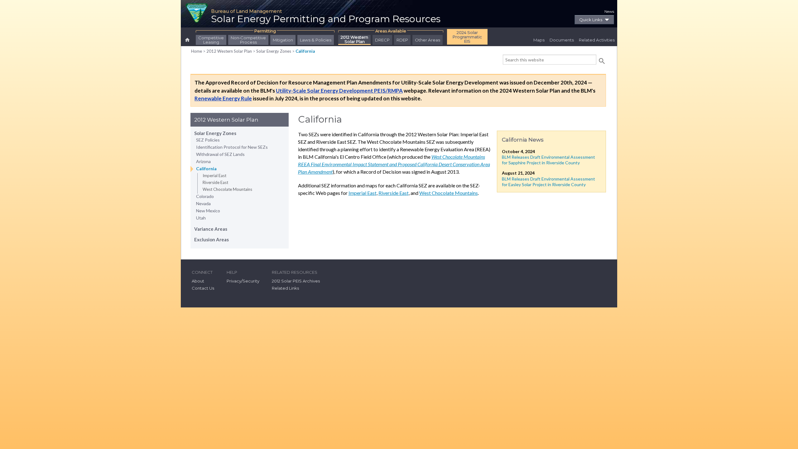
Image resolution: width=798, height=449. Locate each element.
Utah (201, 217)
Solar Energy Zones (273, 51)
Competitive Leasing (211, 40)
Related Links (285, 288)
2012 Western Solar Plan (354, 39)
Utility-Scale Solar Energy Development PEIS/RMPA (339, 90)
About (198, 280)
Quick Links (590, 19)
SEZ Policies (208, 139)
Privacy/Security (243, 280)
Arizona (203, 161)
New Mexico (208, 210)
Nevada (203, 203)
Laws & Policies (315, 39)
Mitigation (283, 39)
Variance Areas (210, 229)
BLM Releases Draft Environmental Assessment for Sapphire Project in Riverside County (548, 159)
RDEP (402, 39)
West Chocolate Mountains (227, 189)
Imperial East (214, 175)
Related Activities (597, 39)
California (305, 51)
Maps (539, 39)
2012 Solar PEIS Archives (296, 280)
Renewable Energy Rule (223, 98)
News (609, 11)
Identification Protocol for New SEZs (232, 147)
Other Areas (427, 39)
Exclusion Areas (211, 239)
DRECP (382, 39)
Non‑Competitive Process (248, 40)
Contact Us (203, 288)
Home (196, 51)
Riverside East (215, 182)
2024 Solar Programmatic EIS (467, 37)
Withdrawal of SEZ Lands (220, 154)
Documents (562, 39)
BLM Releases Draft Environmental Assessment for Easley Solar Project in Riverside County (548, 181)
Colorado (205, 196)
